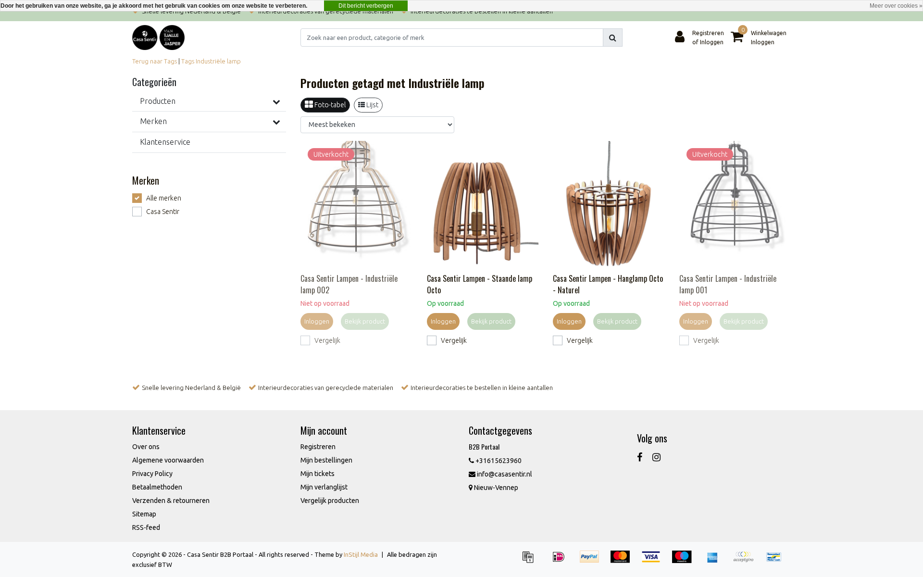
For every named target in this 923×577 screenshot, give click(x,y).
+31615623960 (498, 460)
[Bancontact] (776, 561)
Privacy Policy (152, 473)
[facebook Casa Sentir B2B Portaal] (639, 457)
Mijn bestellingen (326, 460)
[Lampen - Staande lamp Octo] (483, 205)
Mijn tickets (317, 473)
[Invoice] (531, 561)
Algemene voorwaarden (168, 460)
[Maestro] (685, 561)
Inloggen (316, 321)
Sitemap (144, 514)
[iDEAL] (562, 561)
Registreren (318, 447)
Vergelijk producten (329, 500)
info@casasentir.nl (504, 474)
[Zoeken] (612, 37)
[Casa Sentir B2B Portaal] (158, 37)
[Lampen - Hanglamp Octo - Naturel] (609, 205)
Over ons (146, 447)
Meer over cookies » (896, 5)
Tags (187, 61)
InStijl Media (361, 554)
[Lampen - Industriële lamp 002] (356, 205)
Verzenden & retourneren (171, 500)
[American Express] (715, 561)
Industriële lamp (218, 61)
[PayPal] (592, 561)
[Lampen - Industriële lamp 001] (735, 205)
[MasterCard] (623, 561)
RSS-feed (146, 527)
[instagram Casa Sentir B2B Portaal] (656, 457)
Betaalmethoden (157, 487)
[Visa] (654, 561)
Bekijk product (365, 321)
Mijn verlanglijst (324, 487)
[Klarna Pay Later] (746, 561)
